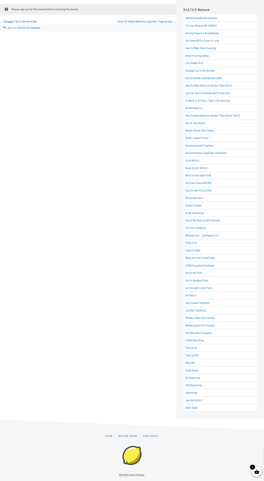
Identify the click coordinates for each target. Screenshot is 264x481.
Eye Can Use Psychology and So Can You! (207, 93)
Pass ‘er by (191, 347)
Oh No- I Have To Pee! (197, 138)
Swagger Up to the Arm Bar (20, 21)
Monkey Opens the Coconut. (200, 325)
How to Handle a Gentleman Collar (203, 78)
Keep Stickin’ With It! (196, 168)
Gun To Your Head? (195, 123)
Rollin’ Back (191, 407)
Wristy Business (194, 197)
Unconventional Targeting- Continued (205, 152)
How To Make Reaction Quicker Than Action (145, 21)
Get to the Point (193, 272)
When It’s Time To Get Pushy (200, 257)
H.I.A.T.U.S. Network (28, 27)
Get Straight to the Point (198, 287)
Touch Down (191, 370)
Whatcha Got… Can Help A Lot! (201, 235)
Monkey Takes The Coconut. (200, 317)
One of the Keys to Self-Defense (202, 220)
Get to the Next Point (196, 280)
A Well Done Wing (194, 340)
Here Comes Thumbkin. (197, 302)
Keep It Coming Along (197, 55)
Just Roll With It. (194, 400)
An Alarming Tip (193, 108)
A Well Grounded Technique (200, 265)
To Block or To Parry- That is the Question (207, 100)
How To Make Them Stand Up (200, 48)
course (42, 9)
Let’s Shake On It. (194, 63)
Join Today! (150, 436)
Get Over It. (191, 295)
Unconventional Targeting (199, 145)
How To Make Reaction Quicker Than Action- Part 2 (212, 115)
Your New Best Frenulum (198, 332)
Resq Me (189, 362)
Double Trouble (193, 205)
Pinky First (191, 242)
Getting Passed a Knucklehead (202, 33)
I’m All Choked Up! (194, 213)
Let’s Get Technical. (195, 310)
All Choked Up (192, 377)
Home (109, 436)
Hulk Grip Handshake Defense (201, 18)
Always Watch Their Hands (199, 130)
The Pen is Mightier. (196, 227)
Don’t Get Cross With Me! (198, 182)
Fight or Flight (192, 250)
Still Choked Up (193, 385)
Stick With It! (192, 160)
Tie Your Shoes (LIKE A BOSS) (200, 25)
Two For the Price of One (198, 190)
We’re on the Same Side (198, 175)
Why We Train (127, 436)
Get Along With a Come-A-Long (202, 40)
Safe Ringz (191, 392)
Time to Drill (191, 355)
